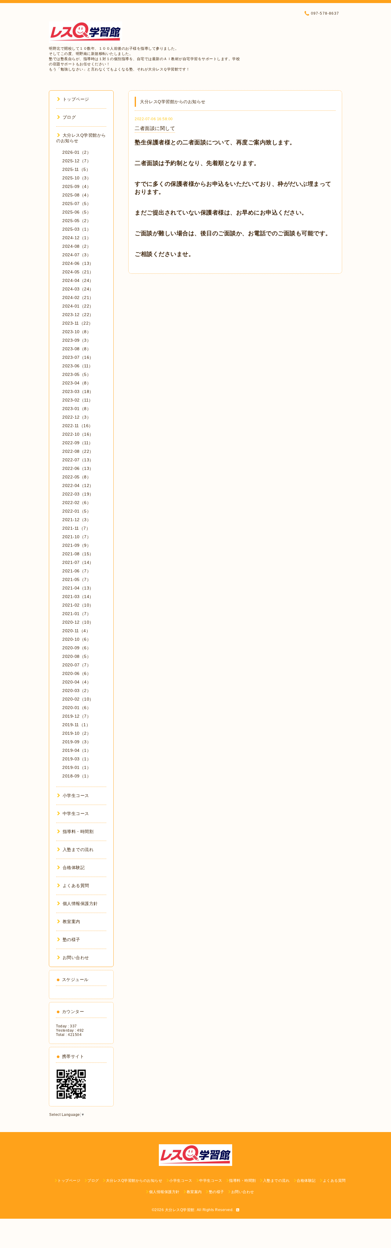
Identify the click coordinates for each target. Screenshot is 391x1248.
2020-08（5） (76, 656)
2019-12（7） (76, 716)
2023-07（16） (78, 357)
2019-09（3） (76, 741)
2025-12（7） (76, 160)
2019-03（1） (76, 758)
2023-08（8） (76, 348)
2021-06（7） (76, 570)
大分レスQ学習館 (180, 1210)
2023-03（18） (78, 391)
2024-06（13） (78, 263)
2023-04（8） (76, 383)
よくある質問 (76, 885)
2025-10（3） (76, 177)
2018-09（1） (76, 776)
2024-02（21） (78, 297)
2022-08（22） (78, 451)
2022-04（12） (78, 485)
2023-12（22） (78, 314)
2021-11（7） (76, 528)
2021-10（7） (76, 536)
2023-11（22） (77, 323)
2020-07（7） (76, 664)
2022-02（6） (76, 502)
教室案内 (71, 921)
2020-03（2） (76, 690)
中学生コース (76, 813)
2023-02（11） (77, 400)
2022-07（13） (78, 459)
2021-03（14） (78, 596)
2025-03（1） (76, 229)
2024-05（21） (78, 271)
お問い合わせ (76, 957)
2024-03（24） (78, 289)
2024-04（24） (78, 280)
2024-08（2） (76, 246)
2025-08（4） (76, 195)
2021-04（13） (78, 588)
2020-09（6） (76, 647)
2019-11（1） (76, 724)
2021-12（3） (76, 519)
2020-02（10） (78, 699)
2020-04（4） (76, 682)
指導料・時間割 (78, 831)
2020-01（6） (76, 707)
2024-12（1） (76, 237)
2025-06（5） (76, 212)
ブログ (69, 117)
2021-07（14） (78, 562)
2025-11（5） (76, 169)
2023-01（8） (76, 408)
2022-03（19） (78, 494)
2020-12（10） (78, 622)
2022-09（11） (77, 442)
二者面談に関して (155, 128)
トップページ (76, 99)
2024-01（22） (78, 306)
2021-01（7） (76, 613)
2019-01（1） (76, 767)
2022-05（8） (76, 476)
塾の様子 (71, 939)
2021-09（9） (76, 545)
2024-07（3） (76, 254)
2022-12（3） (76, 417)
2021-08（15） (78, 553)
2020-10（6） (76, 639)
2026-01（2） (76, 152)
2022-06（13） (78, 468)
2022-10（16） (78, 434)
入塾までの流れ (78, 849)
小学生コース (76, 795)
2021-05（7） (76, 579)
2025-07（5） (76, 203)
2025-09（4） (76, 186)
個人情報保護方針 (80, 903)
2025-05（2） (76, 220)
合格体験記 (74, 867)
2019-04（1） (76, 750)
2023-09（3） (76, 340)
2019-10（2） (76, 733)
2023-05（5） (76, 374)
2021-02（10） (78, 605)
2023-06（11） (77, 365)
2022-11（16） (77, 425)
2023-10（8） (76, 331)
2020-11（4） (76, 630)
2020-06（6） (76, 673)
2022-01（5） (76, 511)
